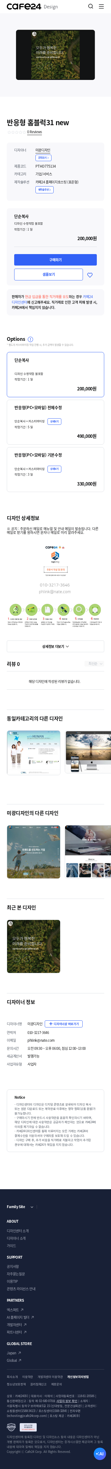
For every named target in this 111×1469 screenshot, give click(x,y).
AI (101, 1453)
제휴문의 (56, 1384)
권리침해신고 (38, 1384)
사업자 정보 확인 (66, 1401)
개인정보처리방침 (78, 1376)
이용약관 (27, 1376)
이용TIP (12, 1281)
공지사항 (13, 1266)
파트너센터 (14, 1332)
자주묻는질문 (16, 1274)
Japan (11, 1353)
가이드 (11, 1245)
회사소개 (12, 1376)
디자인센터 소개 (17, 1231)
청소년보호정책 (16, 1384)
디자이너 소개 (16, 1238)
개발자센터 (14, 1324)
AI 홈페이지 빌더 (18, 1317)
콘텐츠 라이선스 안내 (21, 1288)
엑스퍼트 (13, 1310)
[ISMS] (21, 1427)
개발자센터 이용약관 (50, 1376)
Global (12, 1360)
